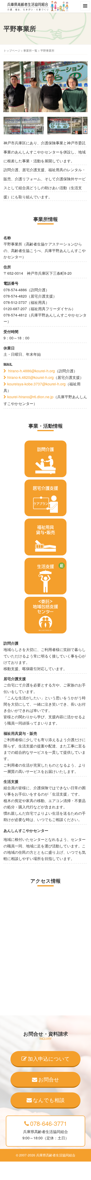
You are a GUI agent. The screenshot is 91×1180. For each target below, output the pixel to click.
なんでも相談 (49, 1099)
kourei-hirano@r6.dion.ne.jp (30, 396)
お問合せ (48, 1079)
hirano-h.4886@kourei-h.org (31, 370)
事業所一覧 (30, 50)
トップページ (12, 50)
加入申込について (49, 1058)
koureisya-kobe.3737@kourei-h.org (36, 384)
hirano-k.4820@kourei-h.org (30, 377)
